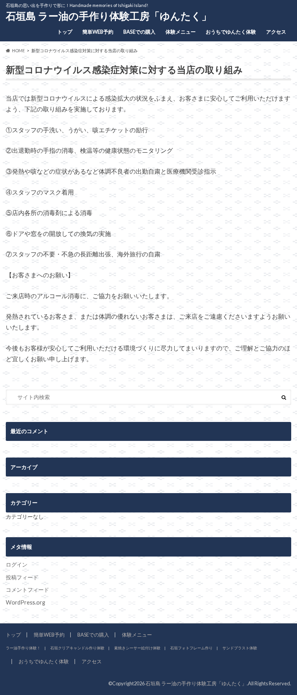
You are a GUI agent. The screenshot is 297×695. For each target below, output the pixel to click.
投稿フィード (22, 577)
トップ (64, 32)
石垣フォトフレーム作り (191, 647)
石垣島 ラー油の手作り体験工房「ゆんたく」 (109, 16)
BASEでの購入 (139, 32)
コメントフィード (27, 589)
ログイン (16, 564)
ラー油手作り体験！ (23, 647)
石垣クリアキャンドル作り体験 (77, 647)
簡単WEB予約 (97, 32)
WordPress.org (25, 602)
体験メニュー (181, 32)
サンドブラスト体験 (239, 647)
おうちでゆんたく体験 (231, 32)
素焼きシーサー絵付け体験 (137, 647)
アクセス (276, 32)
